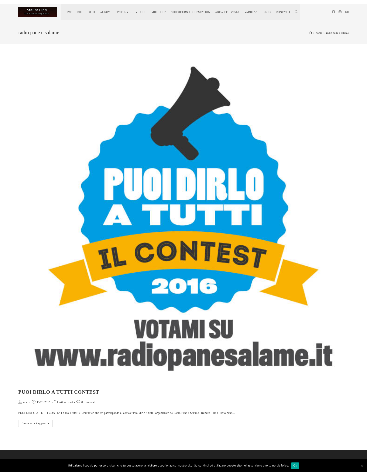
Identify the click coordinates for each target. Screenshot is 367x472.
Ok (295, 465)
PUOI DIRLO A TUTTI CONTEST (58, 392)
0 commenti (88, 402)
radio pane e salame (337, 33)
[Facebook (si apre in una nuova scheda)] (333, 12)
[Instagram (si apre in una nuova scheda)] (340, 12)
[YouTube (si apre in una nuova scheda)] (346, 12)
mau (25, 402)
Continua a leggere (37, 424)
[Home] (310, 33)
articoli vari (66, 402)
